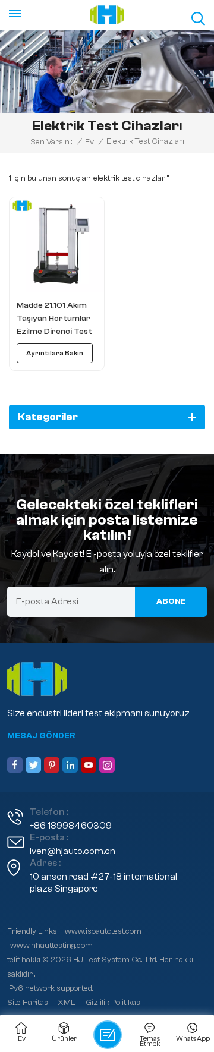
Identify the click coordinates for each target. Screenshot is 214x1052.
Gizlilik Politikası (114, 1002)
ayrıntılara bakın (54, 353)
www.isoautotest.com (103, 931)
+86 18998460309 (71, 825)
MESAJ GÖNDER (41, 736)
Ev (89, 142)
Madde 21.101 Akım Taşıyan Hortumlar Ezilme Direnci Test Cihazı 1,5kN (54, 319)
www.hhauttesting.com (51, 945)
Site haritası (28, 1002)
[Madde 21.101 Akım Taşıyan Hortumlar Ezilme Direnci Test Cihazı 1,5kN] (57, 244)
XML (66, 1002)
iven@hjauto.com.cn (72, 851)
